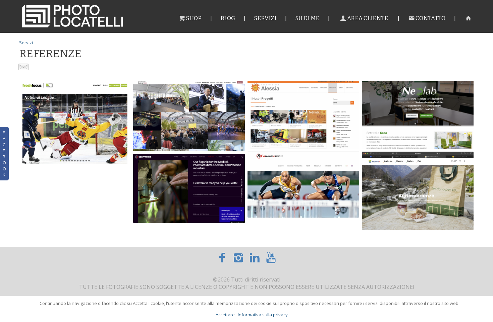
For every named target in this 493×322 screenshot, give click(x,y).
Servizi (265, 18)
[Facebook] (221, 257)
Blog (227, 18)
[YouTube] (271, 257)
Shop (194, 18)
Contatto (430, 18)
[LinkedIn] (254, 257)
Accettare (225, 315)
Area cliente (367, 18)
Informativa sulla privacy (263, 315)
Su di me (307, 18)
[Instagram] (238, 257)
